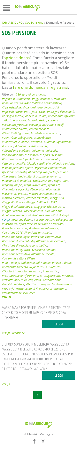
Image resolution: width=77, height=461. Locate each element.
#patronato (36, 228)
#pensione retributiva (16, 254)
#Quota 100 (53, 267)
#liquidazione (53, 211)
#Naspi (64, 215)
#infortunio (61, 181)
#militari (38, 215)
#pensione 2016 (12, 232)
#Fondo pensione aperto (17, 168)
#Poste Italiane (61, 263)
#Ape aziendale (12, 107)
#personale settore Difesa (18, 258)
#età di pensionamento (45, 159)
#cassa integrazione (15, 125)
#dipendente (39, 146)
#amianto (60, 99)
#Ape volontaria (12, 112)
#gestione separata (14, 172)
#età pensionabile (13, 163)
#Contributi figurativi (15, 133)
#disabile (51, 150)
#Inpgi (18, 185)
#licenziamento (33, 211)
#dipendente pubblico (16, 150)
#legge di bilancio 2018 (17, 207)
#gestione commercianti (50, 168)
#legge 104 (57, 198)
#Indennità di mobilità (16, 181)
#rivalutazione (52, 280)
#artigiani (30, 112)
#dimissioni (22, 146)
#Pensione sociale (42, 254)
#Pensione (52, 228)
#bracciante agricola (61, 116)
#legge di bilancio (13, 202)
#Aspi (42, 112)
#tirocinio (59, 288)
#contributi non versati (45, 133)
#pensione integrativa (16, 250)
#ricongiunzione (50, 276)
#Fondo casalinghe (38, 163)
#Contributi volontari (15, 142)
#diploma (37, 150)
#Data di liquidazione (57, 142)
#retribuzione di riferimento (20, 276)
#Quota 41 (9, 271)
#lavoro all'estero (13, 198)
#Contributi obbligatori (17, 137)
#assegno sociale (13, 116)
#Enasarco (31, 155)
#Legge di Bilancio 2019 (48, 207)
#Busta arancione (14, 120)
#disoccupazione (12, 155)
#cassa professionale (42, 125)
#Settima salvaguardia (40, 284)
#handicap (35, 172)
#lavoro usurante (37, 198)
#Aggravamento (42, 99)
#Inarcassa (9, 176)
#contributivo (42, 137)
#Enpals (45, 155)
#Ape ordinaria (33, 107)
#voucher (29, 293)
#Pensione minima (43, 250)
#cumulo (36, 142)
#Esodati (57, 155)
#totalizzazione (12, 293)
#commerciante (39, 129)
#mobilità (51, 215)
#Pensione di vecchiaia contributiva (24, 245)
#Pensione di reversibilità (18, 241)
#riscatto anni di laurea (17, 280)
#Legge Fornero (12, 211)
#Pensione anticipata (37, 232)
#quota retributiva (29, 271)
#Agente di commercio (16, 99)
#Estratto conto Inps (15, 159)
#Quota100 (36, 267)
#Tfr (4, 288)
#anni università (12, 103)
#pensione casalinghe (16, 237)
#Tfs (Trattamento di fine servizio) (30, 288)
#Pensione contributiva (46, 237)
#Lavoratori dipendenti (45, 189)
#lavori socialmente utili (44, 194)
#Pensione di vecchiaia (50, 241)
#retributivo (50, 271)
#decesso (8, 146)
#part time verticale (15, 228)
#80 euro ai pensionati (30, 94)
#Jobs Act (54, 185)
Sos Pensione (34, 22)
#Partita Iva (9, 224)
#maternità (23, 215)
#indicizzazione (42, 181)
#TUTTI (6, 297)
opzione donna (16, 57)
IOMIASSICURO (12, 22)
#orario (39, 219)
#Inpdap (7, 185)
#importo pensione (55, 172)
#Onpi (6, 219)
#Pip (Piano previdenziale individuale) (26, 263)
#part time (26, 224)
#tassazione (64, 284)
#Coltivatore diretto (15, 129)
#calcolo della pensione (43, 120)
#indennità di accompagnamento (38, 176)
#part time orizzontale (48, 224)
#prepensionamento (15, 267)
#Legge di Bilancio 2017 (41, 202)
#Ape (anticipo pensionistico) (43, 103)
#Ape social (51, 107)
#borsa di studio (35, 116)
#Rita (37, 280)
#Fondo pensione (63, 163)
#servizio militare (13, 284)
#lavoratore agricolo (15, 189)
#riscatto (68, 276)
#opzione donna (21, 219)
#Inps (27, 185)
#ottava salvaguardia (59, 219)
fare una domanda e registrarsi (40, 87)
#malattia (8, 215)
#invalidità (39, 185)
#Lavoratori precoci (14, 194)
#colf (60, 125)
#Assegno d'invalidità (60, 112)
